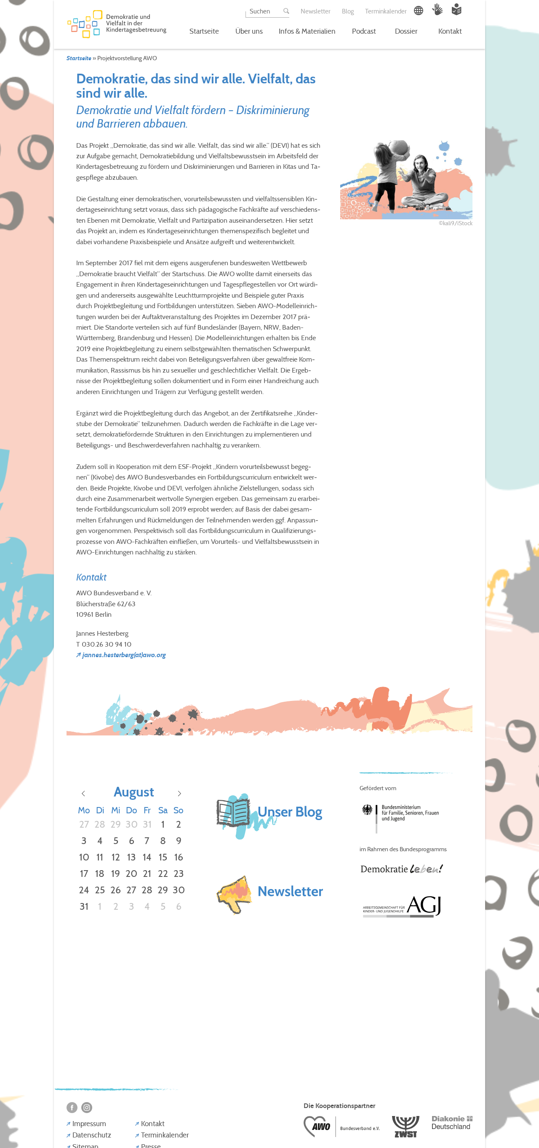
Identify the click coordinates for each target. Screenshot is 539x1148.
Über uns (249, 31)
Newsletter (316, 11)
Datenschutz (91, 1135)
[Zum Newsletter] (269, 896)
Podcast (364, 31)
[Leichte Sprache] (457, 13)
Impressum (89, 1123)
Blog (348, 11)
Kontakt (450, 31)
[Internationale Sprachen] (419, 13)
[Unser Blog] (269, 844)
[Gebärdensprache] (438, 13)
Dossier (406, 31)
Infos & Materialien (307, 31)
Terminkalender (386, 11)
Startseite (204, 31)
